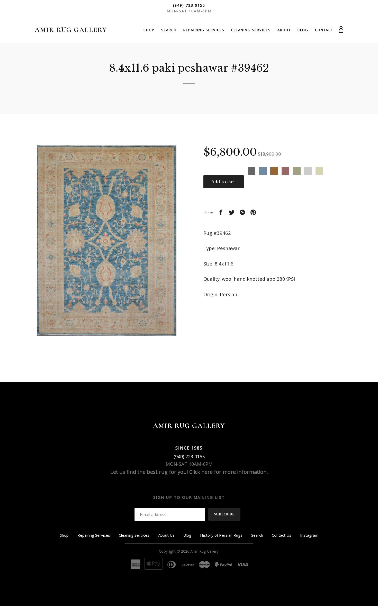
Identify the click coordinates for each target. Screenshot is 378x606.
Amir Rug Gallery (71, 30)
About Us (166, 535)
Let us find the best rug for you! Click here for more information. (189, 471)
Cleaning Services (251, 30)
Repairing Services (203, 30)
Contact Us (281, 535)
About (284, 30)
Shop (149, 30)
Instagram (309, 535)
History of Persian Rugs (221, 535)
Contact (324, 30)
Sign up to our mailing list (189, 497)
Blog (303, 30)
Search (169, 30)
